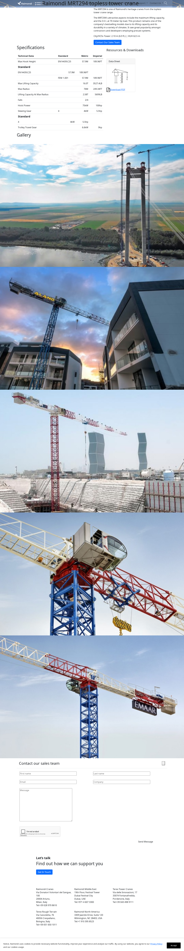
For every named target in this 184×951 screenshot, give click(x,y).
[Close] (163, 763)
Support (141, 3)
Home (91, 3)
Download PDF (117, 89)
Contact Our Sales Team (107, 42)
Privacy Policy (156, 944)
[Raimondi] (30, 3)
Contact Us (156, 3)
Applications (113, 3)
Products (128, 3)
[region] (92, 944)
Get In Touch (44, 872)
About (99, 3)
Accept (174, 945)
